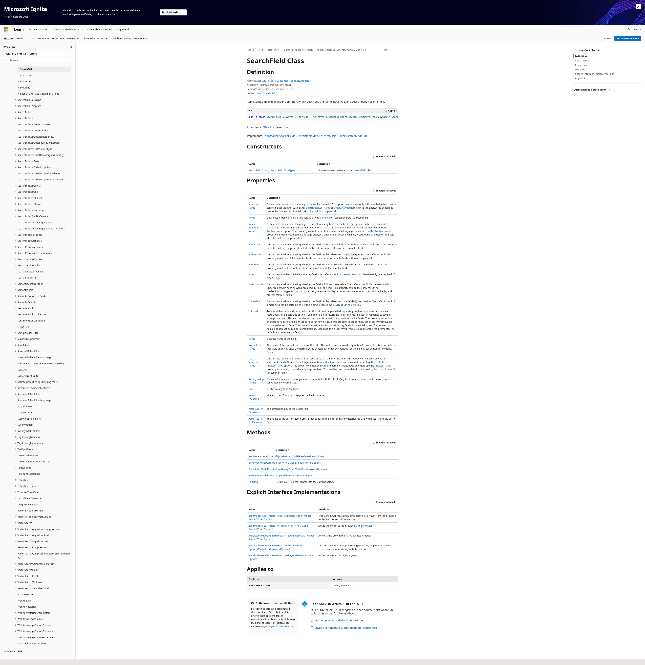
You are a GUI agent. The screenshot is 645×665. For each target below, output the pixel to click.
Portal (607, 38)
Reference (273, 49)
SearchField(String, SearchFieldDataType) (271, 170)
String (275, 278)
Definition (581, 56)
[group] (322, 117)
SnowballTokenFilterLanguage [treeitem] (34, 357)
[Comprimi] (71, 47)
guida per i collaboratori (278, 626)
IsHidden (253, 264)
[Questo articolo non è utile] (613, 90)
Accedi (637, 29)
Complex (325, 217)
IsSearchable (255, 284)
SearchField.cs (265, 93)
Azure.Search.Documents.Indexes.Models (340, 49)
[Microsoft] (6, 29)
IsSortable (254, 301)
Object (267, 127)
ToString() (253, 481)
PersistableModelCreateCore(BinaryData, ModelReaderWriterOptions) (287, 469)
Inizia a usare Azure (627, 38)
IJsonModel (271, 136)
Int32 (357, 304)
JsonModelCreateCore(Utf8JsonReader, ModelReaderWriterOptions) (286, 456)
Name (251, 338)
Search (287, 49)
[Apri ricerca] (629, 29)
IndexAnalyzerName (345, 207)
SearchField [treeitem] (26, 69)
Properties (581, 65)
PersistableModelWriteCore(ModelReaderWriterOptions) (280, 475)
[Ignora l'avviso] (638, 6)
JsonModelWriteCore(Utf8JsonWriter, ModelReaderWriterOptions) (284, 462)
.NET (260, 49)
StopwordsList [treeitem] (25, 412)
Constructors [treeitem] (27, 75)
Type (251, 389)
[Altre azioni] (395, 50)
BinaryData (349, 535)
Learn (251, 49)
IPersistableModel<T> (354, 136)
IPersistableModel (308, 136)
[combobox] (37, 53)
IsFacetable (254, 244)
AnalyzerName (275, 231)
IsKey (251, 274)
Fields (251, 217)
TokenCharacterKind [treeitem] (28, 473)
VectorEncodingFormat (253, 399)
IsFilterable (254, 254)
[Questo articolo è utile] (609, 90)
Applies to (580, 78)
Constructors (582, 60)
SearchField (286, 136)
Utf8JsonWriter (364, 525)
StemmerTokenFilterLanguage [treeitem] (34, 400)
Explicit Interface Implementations (594, 73)
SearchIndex (349, 274)
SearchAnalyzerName (318, 207)
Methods (580, 69)
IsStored (253, 311)
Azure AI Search (304, 49)
